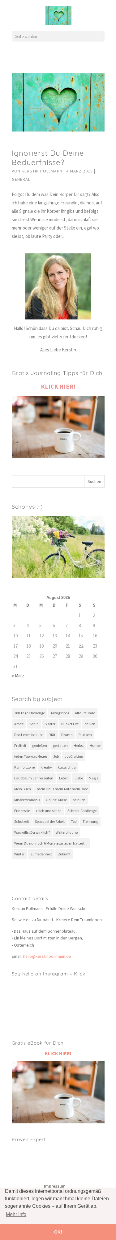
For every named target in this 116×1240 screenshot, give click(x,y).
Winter (19, 854)
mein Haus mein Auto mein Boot (62, 789)
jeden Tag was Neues (30, 756)
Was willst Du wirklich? (32, 832)
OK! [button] (58, 1231)
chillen (89, 723)
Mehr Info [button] (16, 1214)
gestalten (60, 745)
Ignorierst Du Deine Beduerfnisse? (48, 157)
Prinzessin (22, 810)
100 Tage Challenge (29, 713)
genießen (39, 745)
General (21, 179)
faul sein (85, 734)
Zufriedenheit (41, 854)
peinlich (79, 799)
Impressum (55, 1186)
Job (56, 756)
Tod (74, 821)
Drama (67, 734)
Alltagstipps (60, 713)
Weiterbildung (67, 832)
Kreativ (46, 767)
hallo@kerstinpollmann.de (47, 956)
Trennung (90, 821)
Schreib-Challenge (82, 810)
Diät (52, 734)
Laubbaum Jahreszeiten (33, 778)
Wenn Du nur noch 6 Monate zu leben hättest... (50, 843)
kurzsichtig (66, 767)
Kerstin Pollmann (42, 171)
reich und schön (49, 810)
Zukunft (64, 854)
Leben (64, 778)
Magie (93, 778)
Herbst (79, 745)
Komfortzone (24, 767)
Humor (95, 745)
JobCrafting (74, 756)
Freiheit (20, 745)
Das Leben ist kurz (28, 734)
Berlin (34, 723)
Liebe (79, 778)
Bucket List (70, 723)
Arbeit (19, 723)
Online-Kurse (56, 799)
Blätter (50, 723)
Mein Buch (22, 789)
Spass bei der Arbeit (50, 821)
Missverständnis (27, 799)
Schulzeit (21, 821)
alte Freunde (85, 713)
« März (18, 676)
